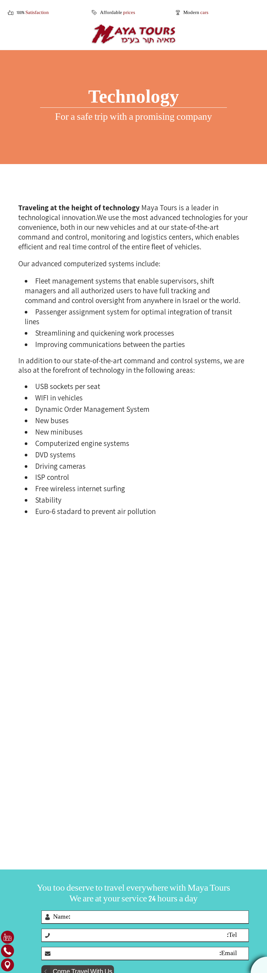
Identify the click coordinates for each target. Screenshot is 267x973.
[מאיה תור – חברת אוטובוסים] (133, 34)
